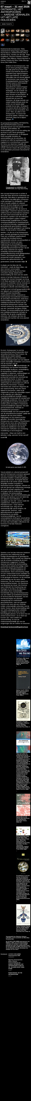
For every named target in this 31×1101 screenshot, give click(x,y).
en (23, 1)
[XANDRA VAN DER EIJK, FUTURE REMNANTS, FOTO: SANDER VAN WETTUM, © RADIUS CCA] (13, 42)
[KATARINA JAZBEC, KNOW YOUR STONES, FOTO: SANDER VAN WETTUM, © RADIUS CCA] (3, 36)
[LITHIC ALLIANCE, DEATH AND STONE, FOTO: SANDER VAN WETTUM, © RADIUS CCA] (22, 40)
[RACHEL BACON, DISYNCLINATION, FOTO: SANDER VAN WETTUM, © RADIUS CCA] (27, 31)
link (27, 789)
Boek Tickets (7, 24)
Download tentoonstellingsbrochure (14, 627)
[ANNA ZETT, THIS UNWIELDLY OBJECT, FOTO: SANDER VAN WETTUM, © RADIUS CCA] (13, 36)
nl (25, 1)
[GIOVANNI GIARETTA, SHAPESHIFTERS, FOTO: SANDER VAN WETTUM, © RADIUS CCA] (3, 45)
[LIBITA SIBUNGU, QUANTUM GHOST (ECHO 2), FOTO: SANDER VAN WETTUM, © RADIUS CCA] (3, 40)
